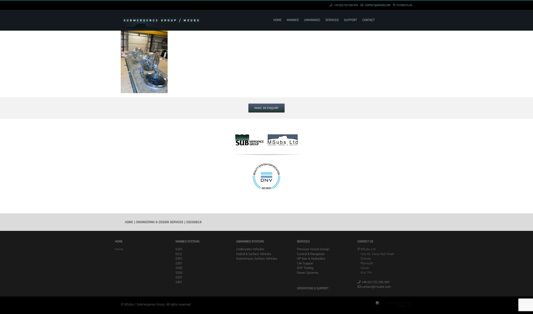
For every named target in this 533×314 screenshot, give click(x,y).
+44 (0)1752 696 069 (375, 282)
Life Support (305, 263)
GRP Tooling (305, 268)
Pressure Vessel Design (313, 249)
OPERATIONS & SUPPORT (313, 288)
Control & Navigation (311, 254)
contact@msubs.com (376, 287)
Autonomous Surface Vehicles (256, 258)
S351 (179, 249)
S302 (179, 268)
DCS (179, 254)
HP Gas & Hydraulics (311, 258)
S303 (179, 273)
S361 (179, 258)
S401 (179, 282)
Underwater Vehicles (250, 249)
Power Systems (307, 273)
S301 (179, 263)
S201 (179, 277)
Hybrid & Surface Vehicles (253, 254)
